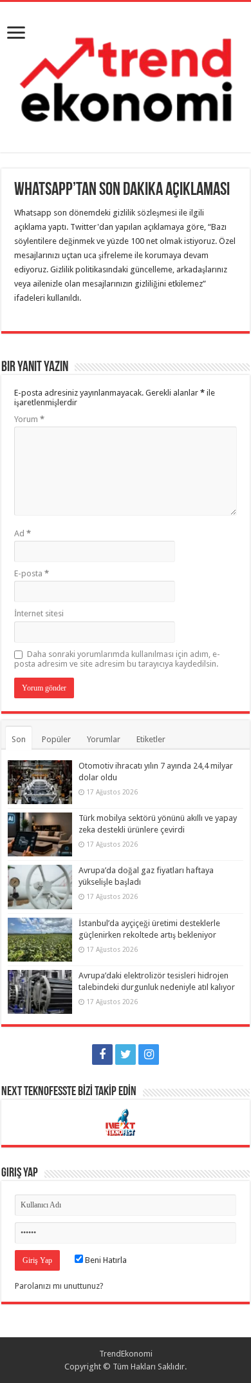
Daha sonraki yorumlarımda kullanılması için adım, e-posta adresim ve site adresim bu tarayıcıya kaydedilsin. (117, 659)
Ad (22, 533)
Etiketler (150, 739)
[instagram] (148, 1054)
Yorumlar (103, 739)
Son (19, 739)
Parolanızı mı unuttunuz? (59, 1286)
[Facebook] (102, 1054)
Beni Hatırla (105, 1260)
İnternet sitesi (39, 613)
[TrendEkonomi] (125, 74)
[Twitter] (125, 1054)
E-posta (31, 573)
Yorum (29, 419)
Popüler (56, 739)
